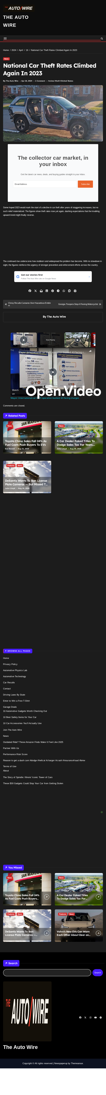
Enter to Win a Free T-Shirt (16, 701)
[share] (90, 351)
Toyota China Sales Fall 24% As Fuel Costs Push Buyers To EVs (25, 443)
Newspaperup (60, 1063)
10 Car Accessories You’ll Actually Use (22, 723)
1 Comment (40, 81)
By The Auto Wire (10, 81)
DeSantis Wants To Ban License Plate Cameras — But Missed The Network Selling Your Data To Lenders (27, 486)
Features (10, 466)
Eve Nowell (10, 449)
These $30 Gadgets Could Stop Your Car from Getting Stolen (33, 783)
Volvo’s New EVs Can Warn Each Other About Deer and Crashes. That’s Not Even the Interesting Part (73, 936)
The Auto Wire (56, 316)
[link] (14, 352)
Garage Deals (10, 707)
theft (58, 81)
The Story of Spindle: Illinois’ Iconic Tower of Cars (27, 777)
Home (6, 658)
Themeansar (77, 1063)
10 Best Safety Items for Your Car (20, 717)
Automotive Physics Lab (15, 670)
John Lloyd (62, 449)
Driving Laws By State (14, 695)
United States (67, 81)
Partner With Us (11, 748)
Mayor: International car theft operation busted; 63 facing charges (53, 352)
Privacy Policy (10, 664)
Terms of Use (9, 766)
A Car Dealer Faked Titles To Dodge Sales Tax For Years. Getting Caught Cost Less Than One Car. (78, 446)
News (6, 59)
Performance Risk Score (15, 754)
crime (51, 81)
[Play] (77, 340)
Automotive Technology (14, 676)
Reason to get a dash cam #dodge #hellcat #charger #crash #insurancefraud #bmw (44, 760)
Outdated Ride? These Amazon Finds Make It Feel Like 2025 (33, 742)
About (6, 770)
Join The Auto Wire (12, 730)
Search (12, 963)
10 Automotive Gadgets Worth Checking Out (25, 711)
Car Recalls (9, 682)
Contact (7, 688)
